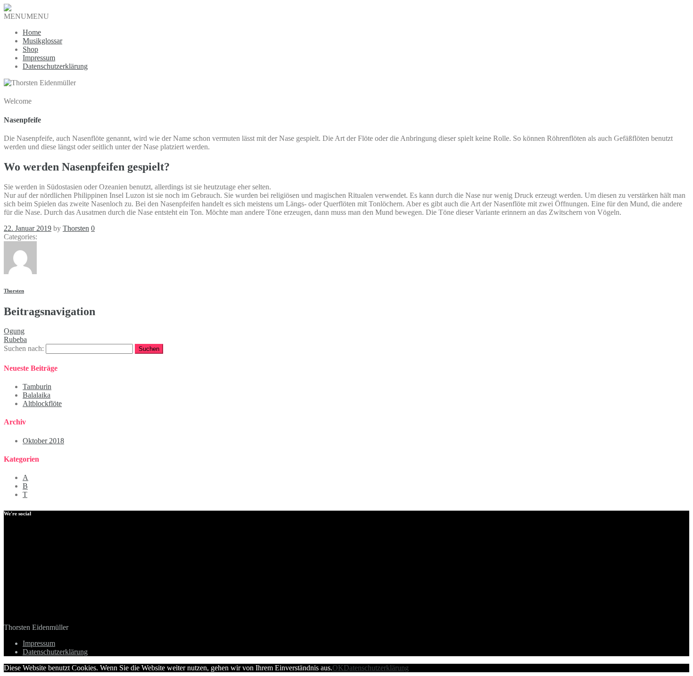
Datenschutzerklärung (55, 66)
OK (338, 668)
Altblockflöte (42, 403)
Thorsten (76, 228)
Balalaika (36, 395)
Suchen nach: (24, 348)
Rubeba (15, 339)
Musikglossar (42, 41)
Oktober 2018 (43, 441)
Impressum (39, 58)
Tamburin (37, 387)
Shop (30, 49)
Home (32, 32)
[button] (26, 16)
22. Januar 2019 (27, 228)
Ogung (14, 331)
